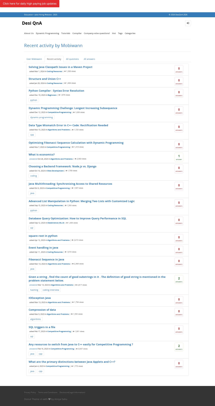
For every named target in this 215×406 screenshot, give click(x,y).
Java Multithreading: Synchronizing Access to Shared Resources (70, 183)
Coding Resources (54, 71)
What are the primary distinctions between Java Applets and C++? (72, 361)
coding (33, 175)
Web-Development (55, 170)
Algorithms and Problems (59, 129)
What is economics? (42, 154)
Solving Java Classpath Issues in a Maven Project (60, 67)
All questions (72, 59)
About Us (29, 33)
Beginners (52, 95)
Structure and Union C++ (45, 79)
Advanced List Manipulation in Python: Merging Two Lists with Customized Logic (82, 201)
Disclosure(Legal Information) (72, 392)
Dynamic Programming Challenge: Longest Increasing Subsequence (73, 108)
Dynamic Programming (47, 33)
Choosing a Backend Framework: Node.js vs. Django (62, 166)
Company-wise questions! (97, 33)
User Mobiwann (34, 59)
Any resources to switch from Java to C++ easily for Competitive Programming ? (81, 344)
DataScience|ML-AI (56, 223)
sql (31, 227)
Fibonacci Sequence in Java (46, 259)
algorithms (35, 319)
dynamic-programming (41, 117)
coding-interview (51, 289)
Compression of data (42, 309)
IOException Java (40, 298)
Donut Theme (31, 399)
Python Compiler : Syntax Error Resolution (56, 90)
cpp (32, 134)
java (32, 193)
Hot (114, 33)
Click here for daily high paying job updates (29, 3)
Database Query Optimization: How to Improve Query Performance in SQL (77, 218)
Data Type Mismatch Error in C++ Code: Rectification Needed (68, 125)
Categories (130, 33)
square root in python (43, 235)
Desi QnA (32, 23)
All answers (89, 59)
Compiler (77, 33)
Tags (120, 33)
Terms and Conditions (47, 392)
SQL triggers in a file (42, 327)
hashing (34, 289)
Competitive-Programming (59, 112)
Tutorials (65, 33)
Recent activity (54, 59)
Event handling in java (43, 247)
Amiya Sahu (60, 399)
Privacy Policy (30, 392)
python (33, 100)
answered (33, 159)
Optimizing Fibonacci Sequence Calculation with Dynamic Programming (76, 142)
